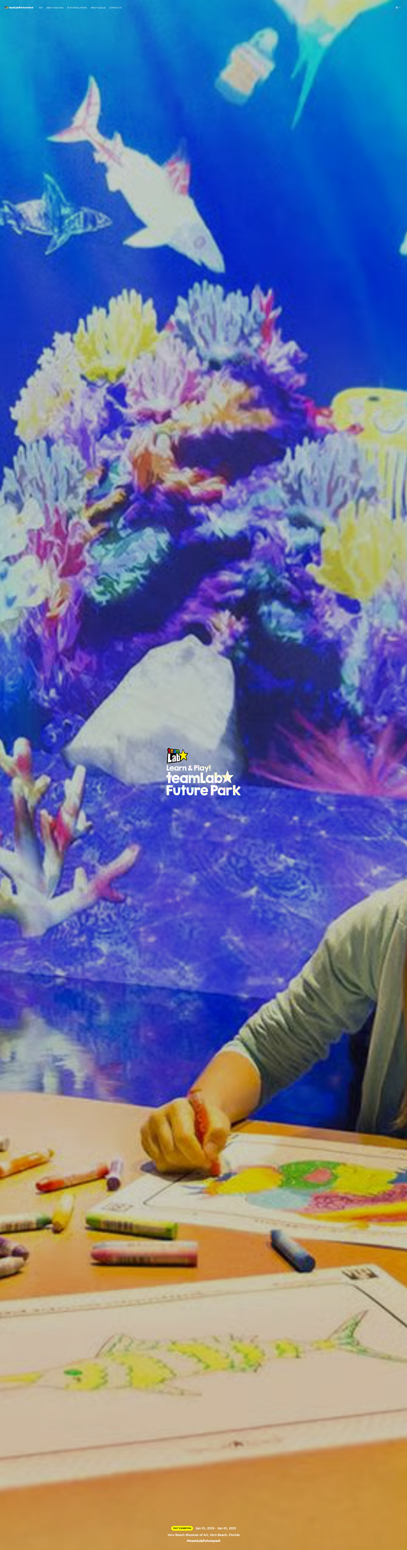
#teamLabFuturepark (204, 1541)
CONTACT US (115, 8)
